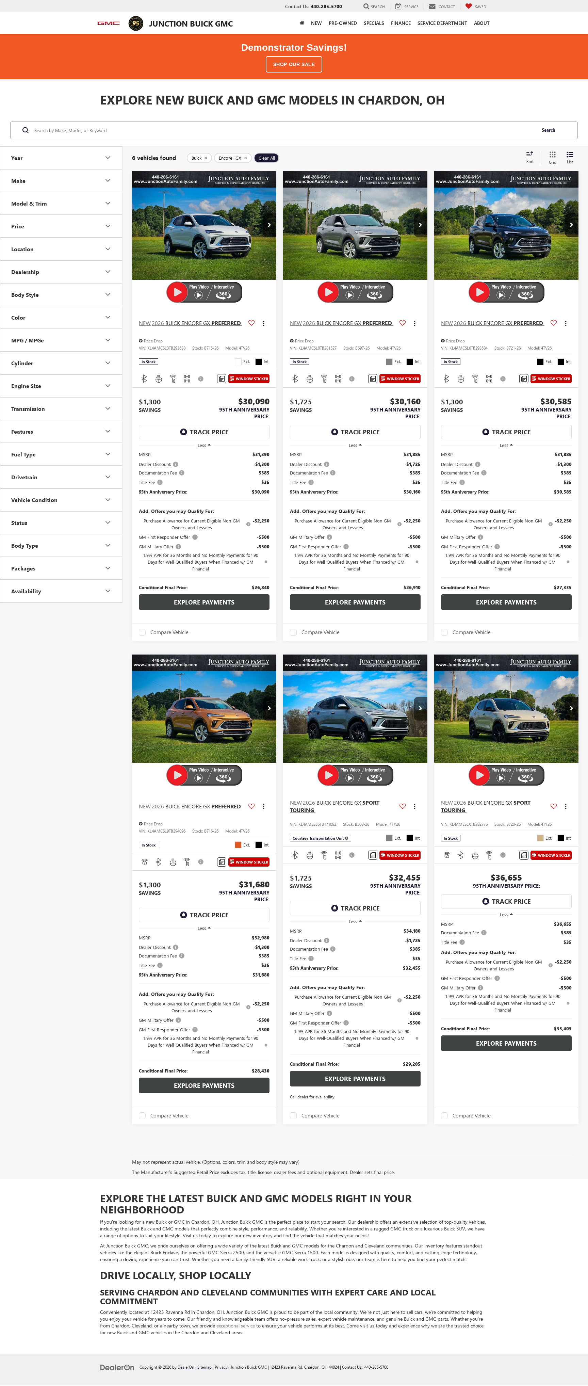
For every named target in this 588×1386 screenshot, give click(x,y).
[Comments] (221, 378)
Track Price (209, 432)
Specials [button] (374, 23)
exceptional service (236, 1325)
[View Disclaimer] (201, 379)
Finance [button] (401, 23)
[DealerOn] (117, 1367)
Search (548, 130)
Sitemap (204, 1367)
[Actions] (264, 323)
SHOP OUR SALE (294, 64)
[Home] (302, 23)
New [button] (316, 23)
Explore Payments (204, 602)
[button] (269, 225)
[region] (204, 521)
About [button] (482, 23)
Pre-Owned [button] (343, 23)
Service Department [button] (442, 23)
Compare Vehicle (169, 632)
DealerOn (186, 1367)
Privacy (221, 1367)
